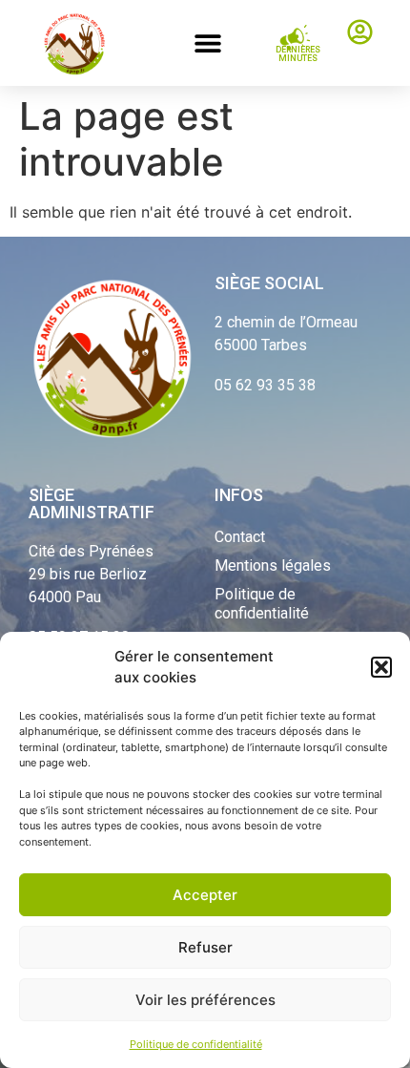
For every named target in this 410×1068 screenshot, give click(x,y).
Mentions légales (273, 565)
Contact (240, 537)
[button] (381, 667)
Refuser (205, 947)
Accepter (205, 895)
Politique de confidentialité (196, 1044)
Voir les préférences (205, 1000)
